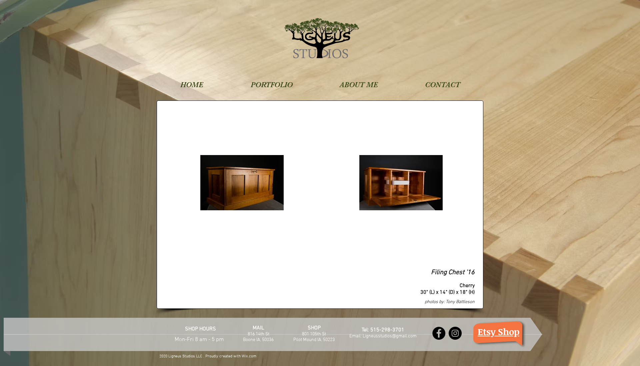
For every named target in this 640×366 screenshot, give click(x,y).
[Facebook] (438, 333)
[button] (271, 83)
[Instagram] (455, 333)
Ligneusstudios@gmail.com (390, 336)
